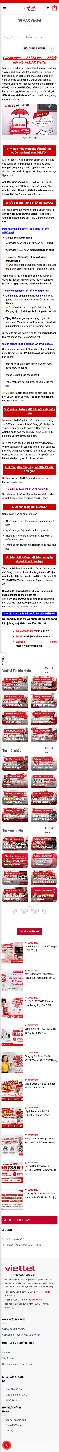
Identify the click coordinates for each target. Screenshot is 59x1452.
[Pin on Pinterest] (37, 911)
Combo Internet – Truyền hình (17, 1364)
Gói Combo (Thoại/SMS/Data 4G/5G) (21, 1245)
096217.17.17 (41, 631)
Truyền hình (8, 1358)
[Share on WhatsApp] (15, 911)
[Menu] (4, 8)
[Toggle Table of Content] (50, 49)
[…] (35, 950)
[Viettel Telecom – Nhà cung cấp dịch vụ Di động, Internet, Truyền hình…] (29, 8)
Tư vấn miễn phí (30, 931)
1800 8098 (36, 1300)
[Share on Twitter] (26, 911)
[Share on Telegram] (43, 911)
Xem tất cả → (49, 670)
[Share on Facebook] (21, 911)
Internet (6, 1352)
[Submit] (51, 17)
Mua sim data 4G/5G (16, 1394)
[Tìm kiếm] (48, 8)
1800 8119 (39, 1304)
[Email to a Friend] (32, 911)
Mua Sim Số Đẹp (14, 1389)
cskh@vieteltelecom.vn (37, 636)
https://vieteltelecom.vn (29, 645)
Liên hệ (9, 1430)
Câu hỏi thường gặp (15, 1419)
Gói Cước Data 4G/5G (13, 1239)
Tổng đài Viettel (13, 1425)
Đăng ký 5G (11, 1400)
